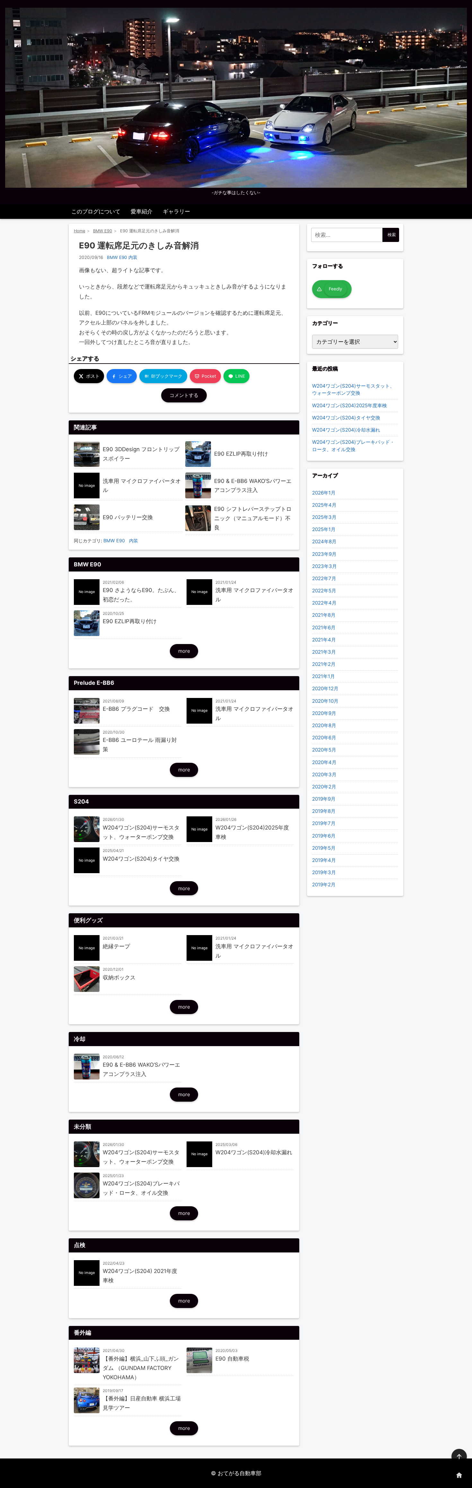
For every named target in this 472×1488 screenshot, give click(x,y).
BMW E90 (102, 230)
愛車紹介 (142, 211)
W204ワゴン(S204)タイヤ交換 (346, 418)
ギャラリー (176, 211)
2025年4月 (324, 505)
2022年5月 (324, 591)
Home (79, 230)
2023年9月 (324, 554)
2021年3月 (324, 652)
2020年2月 (324, 787)
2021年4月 (324, 640)
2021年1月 (323, 676)
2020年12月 (325, 688)
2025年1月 (324, 529)
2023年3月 (324, 566)
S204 (81, 801)
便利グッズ (88, 920)
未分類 (82, 1126)
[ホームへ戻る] (459, 1475)
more (184, 651)
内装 (132, 257)
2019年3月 (324, 872)
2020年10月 (325, 701)
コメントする (184, 395)
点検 (79, 1245)
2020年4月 (324, 762)
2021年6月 (324, 627)
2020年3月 (324, 774)
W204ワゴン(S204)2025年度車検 (349, 405)
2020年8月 (324, 725)
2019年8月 (324, 811)
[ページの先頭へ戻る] (459, 1456)
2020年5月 (324, 750)
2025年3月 (324, 517)
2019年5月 (324, 848)
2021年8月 (324, 615)
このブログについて (95, 211)
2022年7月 (324, 578)
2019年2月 (324, 885)
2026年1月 (324, 493)
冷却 (79, 1039)
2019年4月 (324, 860)
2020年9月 (324, 713)
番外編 (82, 1332)
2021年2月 (324, 664)
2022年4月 (324, 603)
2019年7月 (324, 823)
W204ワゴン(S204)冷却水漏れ (346, 430)
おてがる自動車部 (239, 1473)
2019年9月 (324, 799)
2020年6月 (324, 738)
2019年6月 (324, 836)
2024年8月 (324, 541)
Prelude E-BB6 (94, 682)
